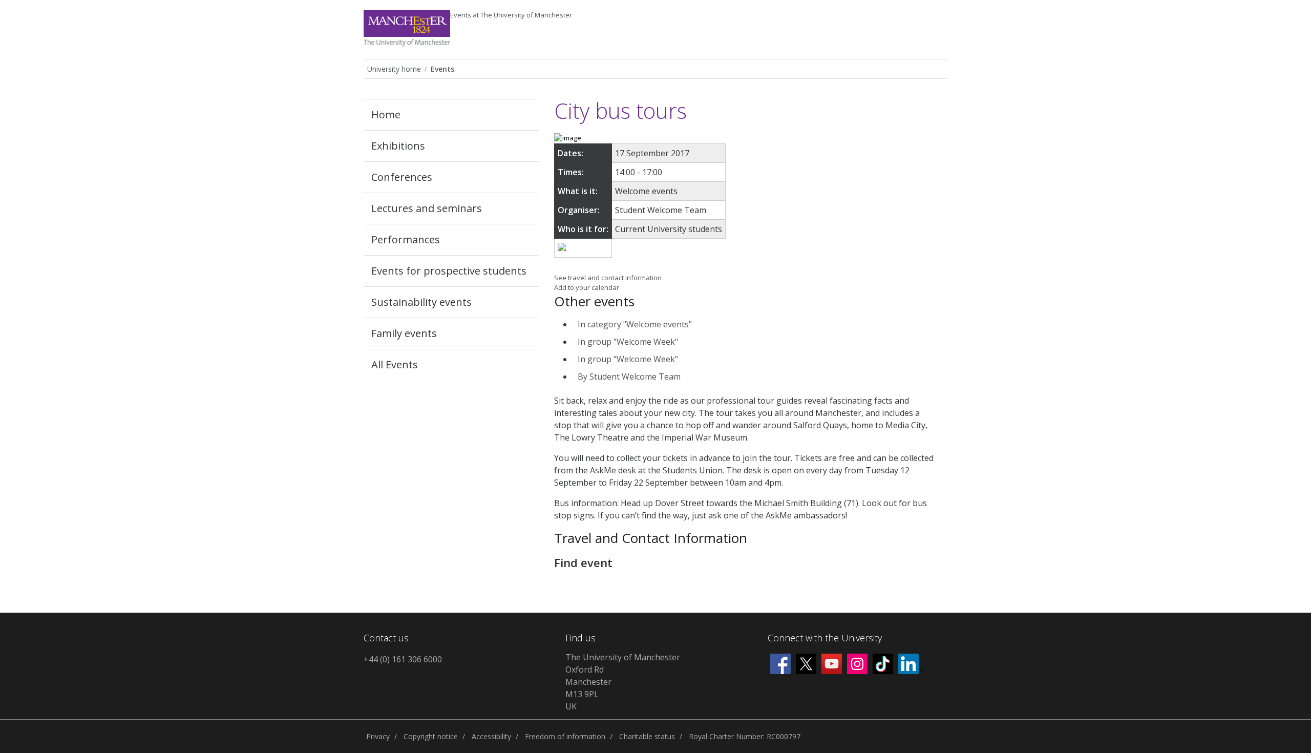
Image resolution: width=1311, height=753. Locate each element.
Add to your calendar (586, 287)
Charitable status (647, 736)
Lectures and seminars (426, 208)
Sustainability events (421, 302)
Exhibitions (398, 146)
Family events (404, 333)
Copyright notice (431, 736)
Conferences (401, 177)
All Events (394, 364)
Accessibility (491, 736)
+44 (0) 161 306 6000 (403, 659)
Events (511, 14)
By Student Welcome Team (629, 376)
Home (385, 114)
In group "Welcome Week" (628, 341)
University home (394, 69)
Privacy (378, 736)
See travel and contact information (608, 277)
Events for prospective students (448, 271)
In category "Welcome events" (635, 324)
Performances (405, 239)
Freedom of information (565, 736)
